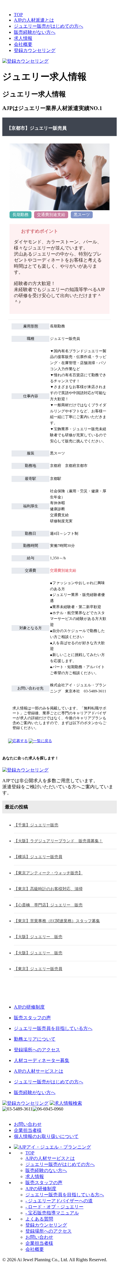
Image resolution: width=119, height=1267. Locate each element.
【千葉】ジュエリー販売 (36, 825)
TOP (18, 14)
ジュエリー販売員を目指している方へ (64, 1194)
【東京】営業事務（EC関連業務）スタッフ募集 (57, 921)
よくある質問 (39, 1218)
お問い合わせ (28, 1124)
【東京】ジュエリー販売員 (38, 969)
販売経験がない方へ (34, 32)
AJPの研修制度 (40, 1188)
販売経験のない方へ (46, 1170)
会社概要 (23, 44)
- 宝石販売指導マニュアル (52, 1212)
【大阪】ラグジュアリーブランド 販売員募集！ (58, 841)
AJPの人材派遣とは (34, 20)
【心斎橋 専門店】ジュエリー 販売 (48, 905)
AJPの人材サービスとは (50, 1158)
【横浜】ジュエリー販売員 (38, 857)
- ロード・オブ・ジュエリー (54, 1206)
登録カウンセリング (34, 50)
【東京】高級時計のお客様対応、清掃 (48, 889)
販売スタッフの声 (43, 1182)
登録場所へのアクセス (48, 1231)
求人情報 (23, 38)
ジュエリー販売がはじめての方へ (48, 26)
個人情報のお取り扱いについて (46, 1136)
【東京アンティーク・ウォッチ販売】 (48, 873)
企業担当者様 (28, 1130)
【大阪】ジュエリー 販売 (38, 937)
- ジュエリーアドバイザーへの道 (59, 1200)
